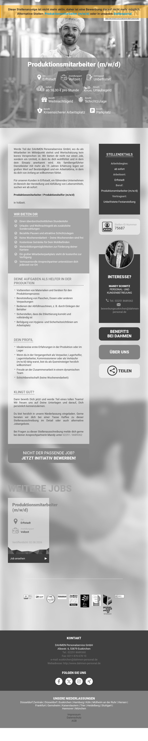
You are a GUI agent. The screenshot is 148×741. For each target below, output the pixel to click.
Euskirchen (65, 702)
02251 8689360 (77, 652)
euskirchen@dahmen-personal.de (78, 659)
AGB (74, 720)
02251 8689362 (124, 300)
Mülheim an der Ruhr (104, 702)
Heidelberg (93, 705)
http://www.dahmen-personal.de (82, 663)
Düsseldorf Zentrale (31, 702)
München (80, 708)
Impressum (74, 714)
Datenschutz (74, 717)
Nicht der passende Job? (49, 456)
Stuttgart (106, 705)
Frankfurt (40, 705)
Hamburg (78, 702)
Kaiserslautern (70, 705)
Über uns (119, 352)
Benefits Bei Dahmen (119, 333)
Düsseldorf (51, 702)
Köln (88, 702)
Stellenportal (122, 13)
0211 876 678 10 (76, 655)
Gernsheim (54, 705)
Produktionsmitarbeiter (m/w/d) (67, 13)
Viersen (122, 702)
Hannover (67, 708)
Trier (82, 705)
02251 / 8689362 (72, 434)
